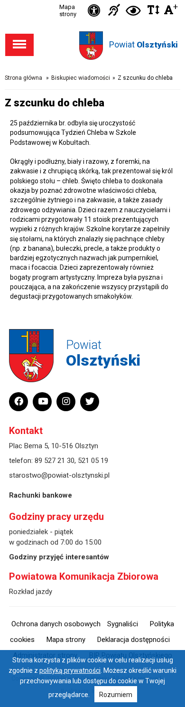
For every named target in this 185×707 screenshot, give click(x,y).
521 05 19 (93, 460)
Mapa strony (67, 10)
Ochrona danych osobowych (56, 624)
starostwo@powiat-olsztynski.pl (59, 475)
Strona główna (23, 78)
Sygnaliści (122, 624)
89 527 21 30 (54, 460)
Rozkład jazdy (30, 591)
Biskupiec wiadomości (80, 78)
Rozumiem (115, 694)
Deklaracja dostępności (133, 639)
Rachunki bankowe (40, 495)
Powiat (143, 44)
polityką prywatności (70, 670)
